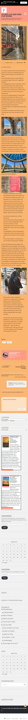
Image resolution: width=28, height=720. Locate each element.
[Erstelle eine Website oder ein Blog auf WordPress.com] (1, 710)
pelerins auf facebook (7, 699)
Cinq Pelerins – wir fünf (9, 637)
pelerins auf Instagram (9, 631)
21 (24, 554)
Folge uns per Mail (6, 515)
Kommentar (21, 409)
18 (14, 554)
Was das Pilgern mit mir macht (11, 628)
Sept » (6, 562)
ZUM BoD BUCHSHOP (7, 469)
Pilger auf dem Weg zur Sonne (11, 15)
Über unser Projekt (7, 625)
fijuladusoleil (20, 62)
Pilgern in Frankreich (7, 615)
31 (10, 560)
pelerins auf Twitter (8, 634)
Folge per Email (5, 569)
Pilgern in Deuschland (8, 618)
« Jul (2, 562)
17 (10, 554)
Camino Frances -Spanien (9, 621)
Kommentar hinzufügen (20, 377)
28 (24, 557)
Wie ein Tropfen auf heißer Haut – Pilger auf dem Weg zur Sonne (16, 384)
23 (6, 557)
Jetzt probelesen (13, 441)
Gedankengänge (8, 640)
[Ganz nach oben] (25, 705)
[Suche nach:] (14, 685)
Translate (12, 420)
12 (17, 551)
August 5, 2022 (9, 62)
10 (10, 551)
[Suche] (25, 685)
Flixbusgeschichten (7, 609)
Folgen (4, 527)
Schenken (24, 2)
